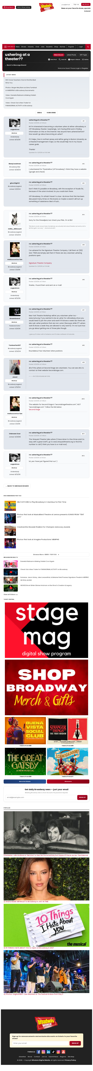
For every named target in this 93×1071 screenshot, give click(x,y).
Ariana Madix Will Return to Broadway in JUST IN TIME (26, 901)
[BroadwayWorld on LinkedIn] (48, 1052)
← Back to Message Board (15, 65)
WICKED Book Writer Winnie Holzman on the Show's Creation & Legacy (46, 585)
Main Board (58, 55)
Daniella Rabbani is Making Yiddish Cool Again (37, 561)
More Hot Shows (25, 781)
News (18, 47)
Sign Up (75, 1043)
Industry (31, 47)
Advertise (22, 1057)
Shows (23, 47)
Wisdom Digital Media (41, 1060)
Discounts (68, 781)
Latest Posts (71, 55)
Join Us (44, 1057)
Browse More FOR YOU (45, 554)
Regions (63, 1057)
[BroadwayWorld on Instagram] (43, 1052)
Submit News (53, 1057)
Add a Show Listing (23, 7)
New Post (53, 59)
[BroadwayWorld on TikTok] (53, 1052)
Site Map (71, 1057)
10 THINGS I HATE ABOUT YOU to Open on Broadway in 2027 (29, 948)
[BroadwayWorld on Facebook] (38, 1052)
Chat (37, 47)
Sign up (82, 797)
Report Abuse (75, 59)
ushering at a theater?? (39, 120)
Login (81, 47)
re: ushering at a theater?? (40, 163)
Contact (37, 1057)
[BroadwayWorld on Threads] (58, 1052)
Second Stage (34, 409)
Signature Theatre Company (40, 263)
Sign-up (76, 4)
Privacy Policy (70, 1060)
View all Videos (10, 594)
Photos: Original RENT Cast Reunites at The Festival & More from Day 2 (33, 994)
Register (71, 47)
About (30, 1057)
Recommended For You (12, 496)
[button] (88, 46)
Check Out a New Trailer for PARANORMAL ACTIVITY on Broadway (43, 569)
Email (39, 113)
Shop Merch (9, 7)
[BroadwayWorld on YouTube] (63, 1052)
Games (62, 47)
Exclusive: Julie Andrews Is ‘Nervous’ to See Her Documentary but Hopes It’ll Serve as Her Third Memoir (46, 855)
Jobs (42, 47)
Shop (56, 47)
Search (63, 59)
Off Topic (83, 55)
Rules (86, 59)
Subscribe (51, 113)
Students (49, 47)
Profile (14, 133)
